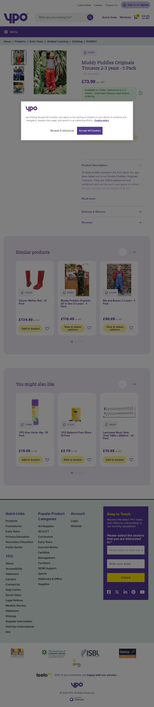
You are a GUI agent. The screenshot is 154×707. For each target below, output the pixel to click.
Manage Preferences (62, 130)
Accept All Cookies (89, 130)
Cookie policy (101, 120)
